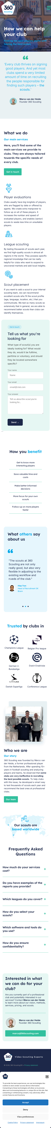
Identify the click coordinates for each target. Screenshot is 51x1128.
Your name (12, 370)
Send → (15, 422)
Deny (25, 1109)
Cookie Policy (13, 1122)
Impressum (40, 1122)
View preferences (25, 1117)
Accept (25, 1102)
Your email (12, 382)
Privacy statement (27, 1122)
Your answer (13, 394)
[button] (47, 1076)
